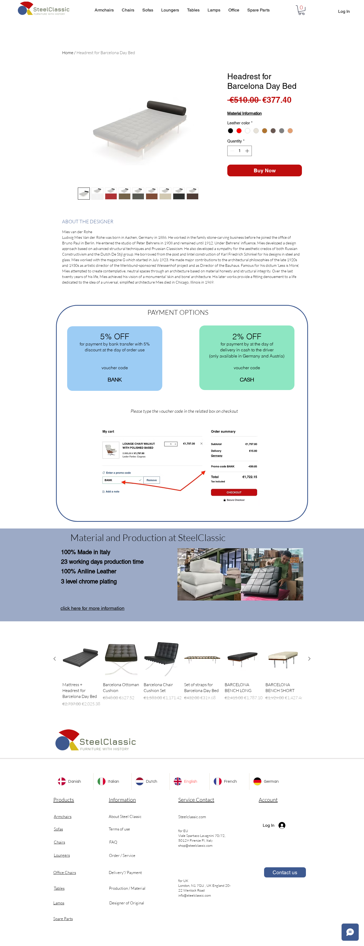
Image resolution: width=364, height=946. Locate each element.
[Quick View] (80, 659)
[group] (182, 674)
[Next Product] (309, 658)
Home (67, 52)
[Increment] (247, 151)
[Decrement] (231, 151)
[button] (301, 10)
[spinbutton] (239, 151)
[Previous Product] (54, 658)
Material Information (244, 113)
